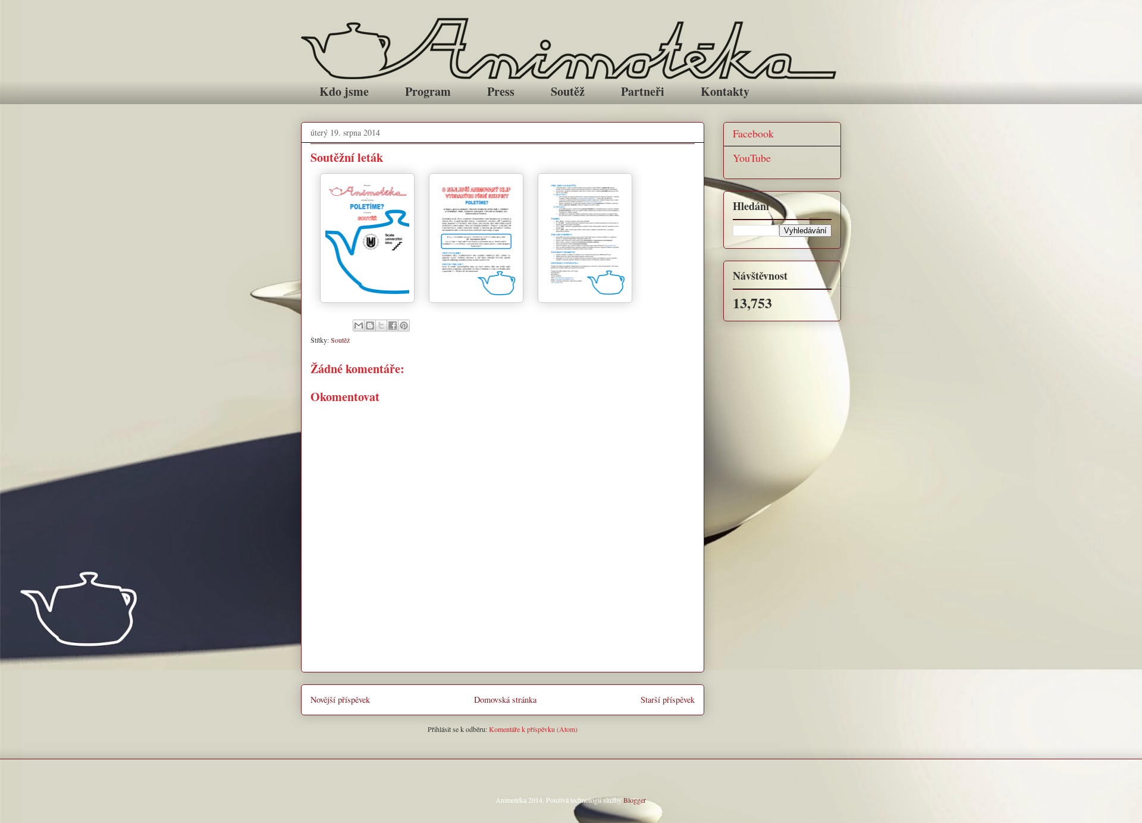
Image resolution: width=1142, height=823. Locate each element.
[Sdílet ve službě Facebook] (393, 325)
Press (500, 91)
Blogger (634, 800)
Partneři (642, 91)
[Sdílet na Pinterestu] (404, 325)
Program (428, 91)
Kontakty (725, 91)
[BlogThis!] (370, 325)
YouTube (752, 158)
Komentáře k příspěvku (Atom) (533, 729)
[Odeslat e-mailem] (359, 325)
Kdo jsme (344, 91)
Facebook (753, 133)
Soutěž (568, 91)
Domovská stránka (505, 699)
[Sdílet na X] (381, 325)
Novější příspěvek (340, 699)
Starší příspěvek (668, 699)
